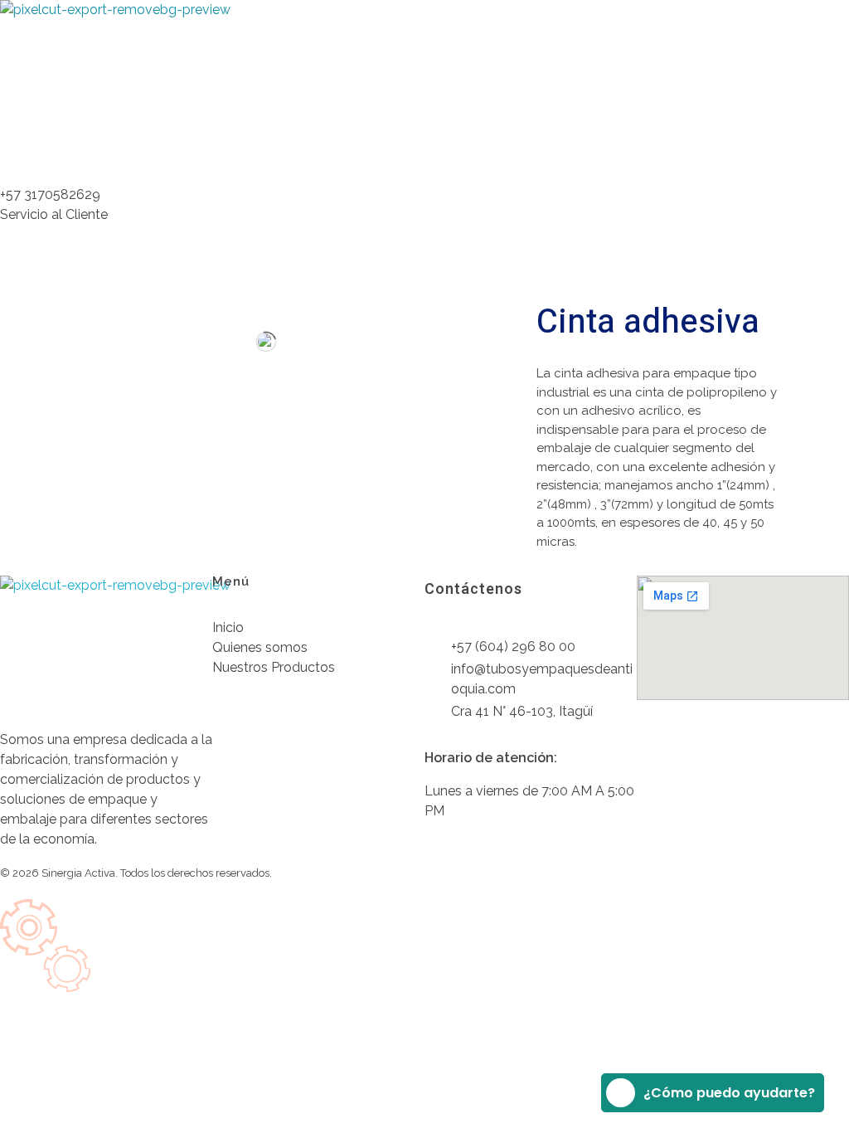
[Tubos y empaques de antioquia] (124, 69)
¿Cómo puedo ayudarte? (729, 1092)
